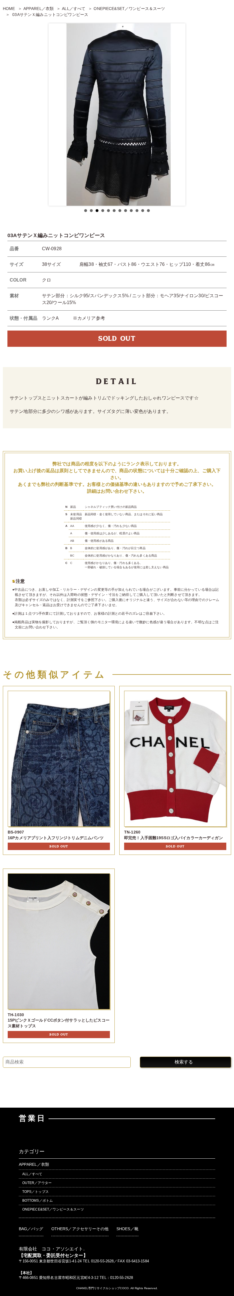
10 (137, 210)
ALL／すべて (73, 8)
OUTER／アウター (37, 1183)
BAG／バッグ (31, 1228)
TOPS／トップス (35, 1192)
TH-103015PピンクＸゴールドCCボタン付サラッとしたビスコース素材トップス (59, 1020)
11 (142, 210)
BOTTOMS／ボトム (37, 1201)
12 (148, 210)
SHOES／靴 (127, 1228)
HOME (9, 8)
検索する (184, 1061)
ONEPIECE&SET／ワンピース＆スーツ (129, 8)
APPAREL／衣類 (38, 8)
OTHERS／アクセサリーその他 (79, 1228)
